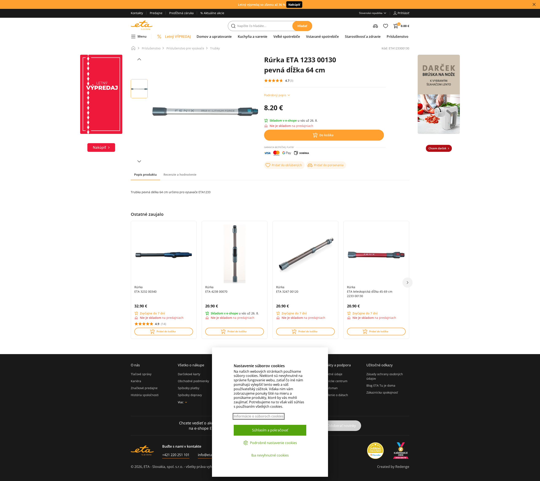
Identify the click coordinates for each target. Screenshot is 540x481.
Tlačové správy (141, 374)
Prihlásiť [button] (403, 13)
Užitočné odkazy (379, 365)
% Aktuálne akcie (212, 13)
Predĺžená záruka (181, 13)
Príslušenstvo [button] (397, 36)
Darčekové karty (189, 374)
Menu (142, 36)
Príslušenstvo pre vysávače (185, 48)
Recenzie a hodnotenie (179, 175)
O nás (135, 365)
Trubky (215, 48)
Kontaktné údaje (330, 374)
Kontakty (137, 13)
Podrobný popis (275, 95)
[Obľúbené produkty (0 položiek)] (385, 26)
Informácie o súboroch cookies (259, 416)
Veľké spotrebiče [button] (286, 36)
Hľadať (302, 26)
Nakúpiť (294, 5)
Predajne (156, 13)
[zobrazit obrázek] (139, 59)
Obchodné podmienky (193, 381)
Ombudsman (328, 388)
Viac (181, 402)
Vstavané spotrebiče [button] (322, 36)
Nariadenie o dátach (333, 395)
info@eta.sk (207, 454)
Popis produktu (145, 175)
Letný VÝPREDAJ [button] (178, 36)
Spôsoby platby (188, 388)
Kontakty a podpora (335, 365)
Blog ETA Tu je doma (380, 385)
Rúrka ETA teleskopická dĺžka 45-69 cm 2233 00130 (369, 291)
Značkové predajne (144, 388)
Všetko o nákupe (191, 365)
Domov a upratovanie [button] (214, 36)
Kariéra (136, 381)
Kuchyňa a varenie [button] (252, 36)
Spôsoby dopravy (190, 395)
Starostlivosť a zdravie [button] (363, 36)
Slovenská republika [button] (370, 13)
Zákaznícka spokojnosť (382, 392)
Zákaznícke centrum (333, 381)
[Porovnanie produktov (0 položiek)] (375, 26)
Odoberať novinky (341, 425)
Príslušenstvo (151, 48)
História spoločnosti (145, 395)
